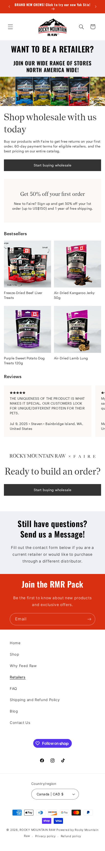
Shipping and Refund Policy (35, 700)
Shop (14, 654)
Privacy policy (45, 836)
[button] (10, 26)
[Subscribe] (89, 619)
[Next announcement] (95, 6)
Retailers (18, 677)
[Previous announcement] (9, 6)
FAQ (13, 688)
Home (15, 643)
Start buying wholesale (52, 165)
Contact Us (20, 723)
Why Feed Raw (23, 666)
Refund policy (71, 836)
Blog (14, 711)
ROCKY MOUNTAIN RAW (37, 830)
